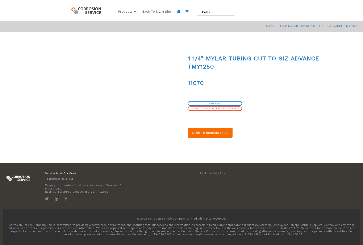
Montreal (112, 185)
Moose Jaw (53, 188)
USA (93, 191)
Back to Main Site (156, 11)
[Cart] (186, 17)
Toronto (63, 191)
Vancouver (79, 191)
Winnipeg (95, 185)
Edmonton (65, 185)
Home (270, 26)
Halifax (81, 185)
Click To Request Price (210, 133)
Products (126, 11)
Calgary (50, 185)
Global (104, 191)
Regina (49, 191)
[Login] (178, 11)
